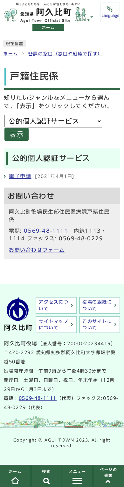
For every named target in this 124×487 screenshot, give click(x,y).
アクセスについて (54, 305)
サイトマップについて (54, 324)
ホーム (10, 53)
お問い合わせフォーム (37, 249)
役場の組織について (97, 305)
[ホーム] (48, 19)
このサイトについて (97, 324)
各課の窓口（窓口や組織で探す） (65, 53)
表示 (17, 134)
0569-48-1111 (46, 230)
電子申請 (20, 176)
